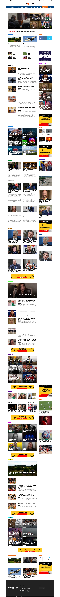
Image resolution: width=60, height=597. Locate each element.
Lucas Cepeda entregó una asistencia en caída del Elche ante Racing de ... (44, 412)
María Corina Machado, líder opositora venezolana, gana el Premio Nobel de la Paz (15, 447)
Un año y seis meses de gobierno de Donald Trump (29, 191)
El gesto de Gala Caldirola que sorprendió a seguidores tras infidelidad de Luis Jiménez (27, 311)
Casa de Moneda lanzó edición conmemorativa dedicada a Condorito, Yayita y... (32, 411)
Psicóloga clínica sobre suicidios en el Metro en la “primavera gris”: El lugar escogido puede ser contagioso (29, 379)
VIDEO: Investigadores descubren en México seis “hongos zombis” (28, 534)
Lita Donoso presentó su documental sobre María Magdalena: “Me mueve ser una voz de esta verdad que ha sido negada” (15, 379)
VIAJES (40, 7)
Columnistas (9, 168)
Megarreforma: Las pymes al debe (14, 170)
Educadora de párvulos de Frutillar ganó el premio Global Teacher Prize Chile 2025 (29, 438)
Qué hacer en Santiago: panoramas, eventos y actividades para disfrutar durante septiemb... (27, 486)
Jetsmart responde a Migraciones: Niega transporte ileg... (29, 44)
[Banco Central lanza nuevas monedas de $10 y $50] (12, 89)
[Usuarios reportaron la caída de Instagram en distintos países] (29, 141)
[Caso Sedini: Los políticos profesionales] (14, 209)
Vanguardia (36, 7)
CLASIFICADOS (50, 0)
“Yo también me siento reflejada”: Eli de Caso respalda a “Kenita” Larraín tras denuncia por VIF (44, 107)
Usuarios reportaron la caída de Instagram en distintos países (29, 143)
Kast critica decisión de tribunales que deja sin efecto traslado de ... (44, 248)
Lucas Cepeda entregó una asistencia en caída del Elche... (32, 53)
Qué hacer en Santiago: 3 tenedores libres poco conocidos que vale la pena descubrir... (27, 504)
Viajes (13, 54)
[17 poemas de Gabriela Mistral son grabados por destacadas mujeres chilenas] (15, 437)
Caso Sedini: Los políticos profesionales (13, 213)
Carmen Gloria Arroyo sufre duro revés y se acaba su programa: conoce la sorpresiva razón (22, 295)
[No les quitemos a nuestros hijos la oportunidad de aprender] (14, 186)
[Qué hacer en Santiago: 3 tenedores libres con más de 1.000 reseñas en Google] (10, 53)
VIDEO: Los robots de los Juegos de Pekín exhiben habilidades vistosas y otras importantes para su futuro (29, 525)
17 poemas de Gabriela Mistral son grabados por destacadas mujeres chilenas (15, 438)
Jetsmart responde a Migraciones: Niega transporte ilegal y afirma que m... (14, 576)
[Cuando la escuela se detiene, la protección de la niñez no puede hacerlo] (30, 209)
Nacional (10, 25)
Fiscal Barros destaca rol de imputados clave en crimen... (17, 57)
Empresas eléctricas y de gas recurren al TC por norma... (25, 31)
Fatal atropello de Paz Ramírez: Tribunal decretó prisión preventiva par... (29, 565)
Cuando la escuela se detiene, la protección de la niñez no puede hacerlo (30, 214)
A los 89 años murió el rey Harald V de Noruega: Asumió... (44, 201)
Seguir (45, 557)
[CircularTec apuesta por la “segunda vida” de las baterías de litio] (29, 150)
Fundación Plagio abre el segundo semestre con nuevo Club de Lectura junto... (22, 411)
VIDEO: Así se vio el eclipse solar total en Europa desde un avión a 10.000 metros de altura (29, 543)
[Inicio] (9, 7)
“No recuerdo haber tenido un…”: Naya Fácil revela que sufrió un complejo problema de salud (27, 340)
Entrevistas (24, 449)
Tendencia (40, 140)
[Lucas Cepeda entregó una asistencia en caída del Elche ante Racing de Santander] (25, 53)
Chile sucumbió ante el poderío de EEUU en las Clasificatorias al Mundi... (45, 456)
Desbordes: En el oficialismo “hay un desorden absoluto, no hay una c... (45, 262)
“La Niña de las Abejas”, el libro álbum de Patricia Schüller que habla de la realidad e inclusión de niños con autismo (29, 447)
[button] (51, 7)
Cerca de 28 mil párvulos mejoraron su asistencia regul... (31, 57)
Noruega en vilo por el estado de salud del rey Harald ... (44, 216)
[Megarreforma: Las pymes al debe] (14, 165)
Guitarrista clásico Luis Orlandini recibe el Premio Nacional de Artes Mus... (22, 401)
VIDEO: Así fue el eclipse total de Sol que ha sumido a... (41, 142)
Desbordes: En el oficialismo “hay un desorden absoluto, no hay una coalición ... (29, 241)
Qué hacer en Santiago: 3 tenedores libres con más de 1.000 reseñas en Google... (26, 478)
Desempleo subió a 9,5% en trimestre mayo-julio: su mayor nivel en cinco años (26, 78)
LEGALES (46, 0)
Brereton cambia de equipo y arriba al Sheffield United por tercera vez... (45, 427)
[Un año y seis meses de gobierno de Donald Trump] (30, 186)
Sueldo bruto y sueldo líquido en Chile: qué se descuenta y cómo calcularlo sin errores (27, 96)
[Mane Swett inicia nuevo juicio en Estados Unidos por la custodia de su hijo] (35, 25)
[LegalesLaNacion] (45, 60)
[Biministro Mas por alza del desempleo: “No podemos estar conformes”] (12, 70)
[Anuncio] (22, 276)
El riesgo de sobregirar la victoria (28, 170)
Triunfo (31, 7)
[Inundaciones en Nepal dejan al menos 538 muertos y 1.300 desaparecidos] (45, 181)
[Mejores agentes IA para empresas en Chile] (29, 132)
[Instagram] (10, 0)
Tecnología (10, 145)
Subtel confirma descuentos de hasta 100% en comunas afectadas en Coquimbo (15, 134)
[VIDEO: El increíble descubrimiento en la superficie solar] (49, 139)
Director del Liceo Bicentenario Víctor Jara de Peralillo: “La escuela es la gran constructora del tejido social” (29, 361)
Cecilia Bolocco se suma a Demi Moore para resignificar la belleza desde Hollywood (29, 429)
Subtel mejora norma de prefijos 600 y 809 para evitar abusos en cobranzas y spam (14, 152)
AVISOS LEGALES (45, 7)
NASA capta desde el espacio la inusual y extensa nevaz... (41, 134)
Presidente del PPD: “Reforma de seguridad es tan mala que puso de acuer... (29, 256)
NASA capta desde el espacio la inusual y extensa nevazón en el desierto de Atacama (15, 525)
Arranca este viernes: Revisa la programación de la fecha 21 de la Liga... (45, 441)
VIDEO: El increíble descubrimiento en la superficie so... (48, 142)
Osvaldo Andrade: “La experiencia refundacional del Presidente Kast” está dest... (14, 270)
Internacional (40, 170)
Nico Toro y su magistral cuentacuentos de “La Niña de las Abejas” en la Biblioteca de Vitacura (15, 361)
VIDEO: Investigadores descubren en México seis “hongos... (49, 134)
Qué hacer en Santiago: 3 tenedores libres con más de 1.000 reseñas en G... (29, 576)
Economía (26, 7)
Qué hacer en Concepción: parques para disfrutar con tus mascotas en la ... (14, 565)
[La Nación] (30, 4)
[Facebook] (8, 0)
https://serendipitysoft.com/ (21, 596)
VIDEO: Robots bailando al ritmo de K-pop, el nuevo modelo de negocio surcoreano (14, 534)
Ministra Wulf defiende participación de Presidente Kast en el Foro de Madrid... (14, 256)
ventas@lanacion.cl (25, 592)
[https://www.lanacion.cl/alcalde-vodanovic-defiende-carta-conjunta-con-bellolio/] (30, 264)
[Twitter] (11, 0)
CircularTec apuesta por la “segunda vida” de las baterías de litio (29, 152)
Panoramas (19, 409)
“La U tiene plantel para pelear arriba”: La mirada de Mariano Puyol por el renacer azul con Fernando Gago (29, 370)
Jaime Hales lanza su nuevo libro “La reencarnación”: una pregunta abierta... (31, 401)
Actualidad (12, 7)
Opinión (22, 7)
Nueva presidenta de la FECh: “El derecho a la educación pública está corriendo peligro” (14, 429)
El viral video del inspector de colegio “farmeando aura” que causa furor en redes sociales (27, 329)
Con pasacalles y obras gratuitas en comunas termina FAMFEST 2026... (12, 411)
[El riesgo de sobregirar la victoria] (30, 165)
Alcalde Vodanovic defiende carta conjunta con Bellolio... (29, 270)
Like (40, 557)
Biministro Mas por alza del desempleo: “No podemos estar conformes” (27, 68)
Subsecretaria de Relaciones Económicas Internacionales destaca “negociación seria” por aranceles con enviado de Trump (27, 108)
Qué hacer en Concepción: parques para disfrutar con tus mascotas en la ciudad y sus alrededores (22, 472)
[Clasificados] (45, 120)
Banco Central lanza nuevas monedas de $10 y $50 (27, 87)
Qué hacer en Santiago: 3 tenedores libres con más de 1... (17, 53)
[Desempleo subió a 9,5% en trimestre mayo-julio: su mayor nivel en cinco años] (12, 80)
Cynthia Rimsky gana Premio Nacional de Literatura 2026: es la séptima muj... (11, 401)
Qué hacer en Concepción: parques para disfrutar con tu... (14, 44)
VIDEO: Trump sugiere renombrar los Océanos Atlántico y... (44, 172)
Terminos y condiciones (41, 596)
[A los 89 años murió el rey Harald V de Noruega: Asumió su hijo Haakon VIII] (45, 195)
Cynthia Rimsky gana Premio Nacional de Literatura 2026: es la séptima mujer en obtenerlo (26, 301)
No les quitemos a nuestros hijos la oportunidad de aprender (13, 191)
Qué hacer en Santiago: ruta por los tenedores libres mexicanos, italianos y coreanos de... (26, 495)
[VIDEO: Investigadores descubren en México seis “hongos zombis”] (49, 131)
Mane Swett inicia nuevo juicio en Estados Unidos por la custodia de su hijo (26, 319)
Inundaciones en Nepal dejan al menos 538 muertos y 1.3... (45, 187)
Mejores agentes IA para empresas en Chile (28, 135)
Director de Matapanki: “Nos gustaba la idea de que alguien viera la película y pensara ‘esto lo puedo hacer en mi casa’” (15, 370)
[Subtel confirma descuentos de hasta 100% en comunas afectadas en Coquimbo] (15, 132)
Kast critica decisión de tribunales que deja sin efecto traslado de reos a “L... (14, 241)
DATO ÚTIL (17, 7)
